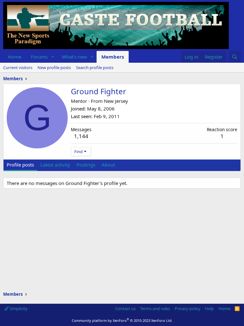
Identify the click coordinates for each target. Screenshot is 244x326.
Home (14, 56)
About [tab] (108, 164)
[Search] (234, 57)
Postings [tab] (86, 164)
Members (112, 56)
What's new (74, 56)
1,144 (81, 136)
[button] (52, 57)
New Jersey (116, 101)
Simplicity (18, 308)
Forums (39, 56)
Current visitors (17, 67)
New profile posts (54, 67)
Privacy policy (187, 308)
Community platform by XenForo (122, 320)
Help (209, 308)
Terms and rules (155, 308)
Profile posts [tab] (20, 164)
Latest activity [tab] (55, 164)
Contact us (125, 308)
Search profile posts (94, 67)
